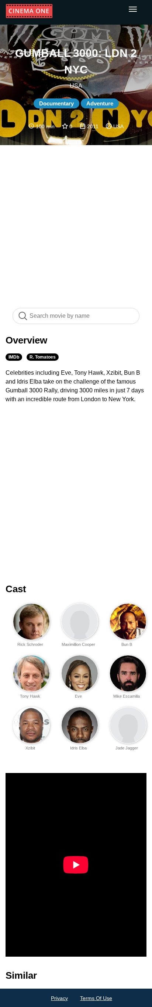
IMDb (13, 357)
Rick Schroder (30, 644)
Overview (26, 340)
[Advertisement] (76, 222)
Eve (78, 696)
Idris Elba (78, 748)
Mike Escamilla (126, 696)
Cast (16, 588)
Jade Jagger (126, 748)
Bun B (126, 644)
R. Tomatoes (43, 357)
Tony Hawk (30, 696)
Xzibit (30, 748)
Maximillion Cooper (78, 644)
